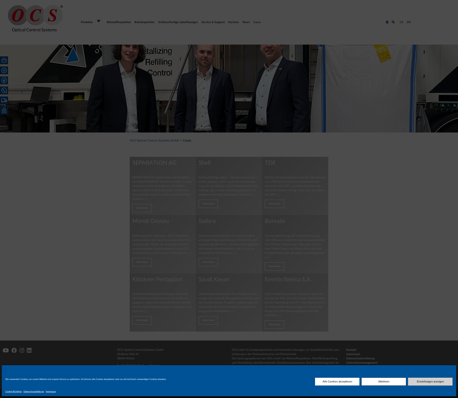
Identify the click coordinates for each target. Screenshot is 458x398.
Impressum (51, 391)
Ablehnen (383, 381)
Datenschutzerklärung (33, 391)
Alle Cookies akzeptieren (337, 381)
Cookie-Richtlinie (13, 391)
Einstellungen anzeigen (430, 381)
